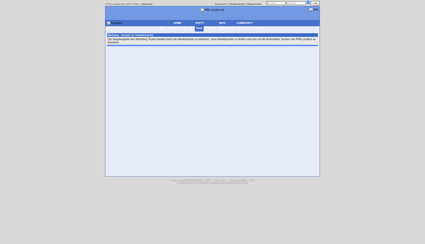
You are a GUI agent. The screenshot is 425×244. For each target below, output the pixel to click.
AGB (207, 180)
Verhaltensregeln (238, 180)
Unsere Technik (177, 28)
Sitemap (241, 28)
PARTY (199, 23)
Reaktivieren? (237, 4)
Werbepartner (226, 28)
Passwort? (221, 4)
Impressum (220, 180)
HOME (178, 23)
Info (128, 4)
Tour (163, 28)
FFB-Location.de (115, 4)
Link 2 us (210, 28)
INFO (222, 23)
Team (136, 4)
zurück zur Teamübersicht (137, 35)
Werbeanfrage (256, 28)
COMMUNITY (244, 23)
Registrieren (254, 4)
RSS (191, 28)
